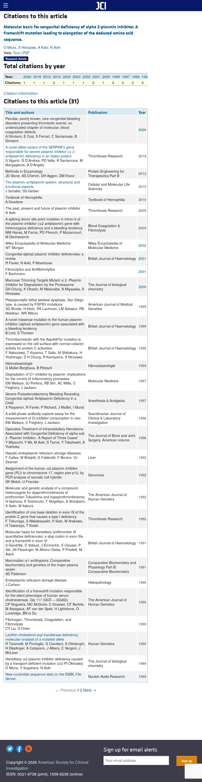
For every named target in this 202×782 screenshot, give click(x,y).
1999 (116, 76)
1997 (126, 76)
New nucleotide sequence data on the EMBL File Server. (43, 676)
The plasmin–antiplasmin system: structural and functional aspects (42, 184)
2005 (67, 76)
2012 (47, 76)
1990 (142, 582)
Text (16, 52)
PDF (26, 52)
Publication (97, 112)
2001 (96, 76)
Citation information (21, 93)
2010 (57, 76)
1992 (146, 76)
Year (142, 112)
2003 (77, 76)
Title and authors (19, 112)
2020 (27, 76)
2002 (86, 76)
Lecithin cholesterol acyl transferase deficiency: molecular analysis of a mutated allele (42, 637)
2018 (37, 76)
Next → (89, 690)
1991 (142, 542)
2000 (106, 76)
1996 (136, 76)
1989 (142, 663)
